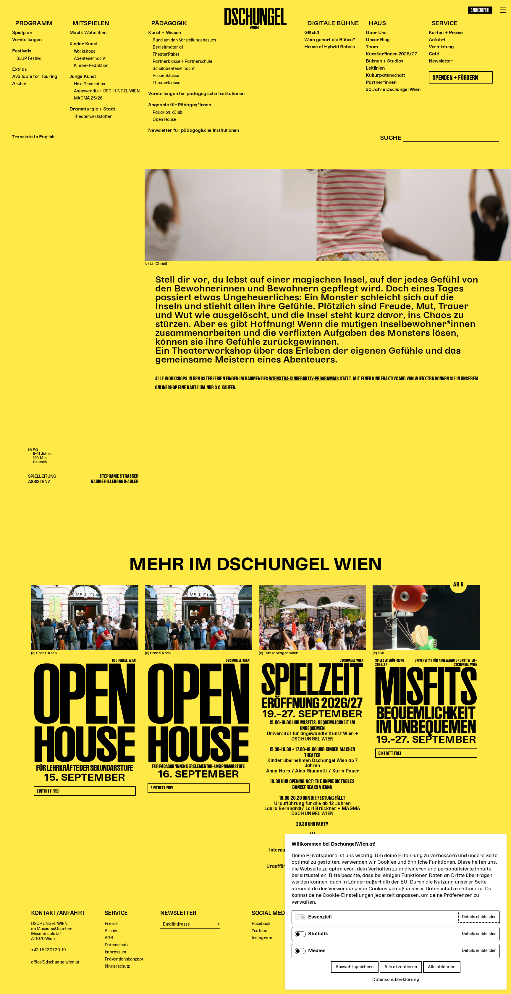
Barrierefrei (480, 10)
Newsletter (441, 61)
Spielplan (22, 33)
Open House (164, 119)
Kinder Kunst (83, 44)
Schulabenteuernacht (173, 68)
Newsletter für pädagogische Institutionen (193, 131)
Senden (218, 924)
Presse (111, 924)
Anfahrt (437, 40)
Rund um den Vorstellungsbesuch (184, 40)
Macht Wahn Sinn (88, 33)
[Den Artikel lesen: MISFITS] (426, 617)
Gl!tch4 (311, 33)
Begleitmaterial (168, 47)
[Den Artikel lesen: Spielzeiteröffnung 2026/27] (312, 617)
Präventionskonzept (124, 959)
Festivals (21, 51)
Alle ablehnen (442, 967)
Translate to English (33, 137)
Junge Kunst (82, 77)
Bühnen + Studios (384, 61)
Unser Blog (378, 40)
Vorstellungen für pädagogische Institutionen (196, 94)
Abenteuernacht (90, 58)
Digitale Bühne (332, 23)
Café (434, 54)
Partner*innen (381, 83)
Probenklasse (166, 76)
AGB (109, 938)
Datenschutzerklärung (395, 980)
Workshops (84, 51)
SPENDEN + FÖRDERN (455, 77)
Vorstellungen (27, 40)
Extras (19, 70)
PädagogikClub (167, 112)
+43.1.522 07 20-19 (48, 950)
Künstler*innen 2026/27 (391, 54)
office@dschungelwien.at (55, 962)
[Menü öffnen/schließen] (503, 10)
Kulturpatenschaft (385, 75)
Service (444, 23)
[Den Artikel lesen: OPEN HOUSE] (84, 617)
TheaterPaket (166, 54)
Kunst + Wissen (164, 33)
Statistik (318, 934)
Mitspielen (90, 23)
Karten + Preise (446, 33)
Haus (377, 23)
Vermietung (441, 47)
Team (372, 47)
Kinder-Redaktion (91, 66)
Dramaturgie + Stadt (92, 109)
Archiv (19, 84)
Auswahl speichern (355, 967)
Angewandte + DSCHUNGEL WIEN (107, 91)
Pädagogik (169, 23)
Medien (317, 951)
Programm (34, 23)
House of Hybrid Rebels (329, 47)
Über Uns (376, 33)
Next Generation (90, 84)
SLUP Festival (30, 58)
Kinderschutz (117, 966)
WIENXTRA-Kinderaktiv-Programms (304, 378)
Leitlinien (375, 68)
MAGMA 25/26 (88, 98)
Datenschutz (117, 945)
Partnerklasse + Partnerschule (182, 61)
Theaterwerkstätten (93, 116)
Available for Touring (34, 77)
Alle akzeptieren (400, 967)
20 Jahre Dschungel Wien (393, 90)
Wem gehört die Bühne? (329, 40)
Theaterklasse (166, 83)
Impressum (115, 952)
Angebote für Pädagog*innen (179, 105)
